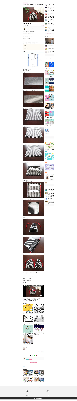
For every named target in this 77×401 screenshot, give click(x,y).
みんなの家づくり (48, 391)
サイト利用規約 (27, 390)
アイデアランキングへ (49, 33)
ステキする (43, 25)
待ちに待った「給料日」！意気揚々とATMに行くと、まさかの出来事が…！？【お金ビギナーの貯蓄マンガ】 (28, 324)
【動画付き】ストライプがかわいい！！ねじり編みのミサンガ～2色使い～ (31, 299)
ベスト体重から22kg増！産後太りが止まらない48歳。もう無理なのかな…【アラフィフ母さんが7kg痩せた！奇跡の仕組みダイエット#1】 (39, 324)
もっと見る (49, 136)
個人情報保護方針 (27, 395)
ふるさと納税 (48, 390)
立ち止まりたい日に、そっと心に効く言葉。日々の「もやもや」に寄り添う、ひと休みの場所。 (28, 313)
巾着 (23, 366)
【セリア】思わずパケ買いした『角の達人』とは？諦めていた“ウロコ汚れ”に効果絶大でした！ (33, 298)
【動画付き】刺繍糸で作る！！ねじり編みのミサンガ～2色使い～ (30, 300)
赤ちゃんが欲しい (48, 395)
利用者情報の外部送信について (28, 391)
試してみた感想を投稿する (33, 362)
